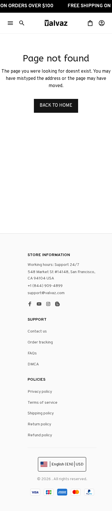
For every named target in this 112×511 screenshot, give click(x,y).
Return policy (39, 424)
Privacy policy (40, 391)
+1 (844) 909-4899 (45, 285)
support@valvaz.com (46, 293)
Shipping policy (41, 413)
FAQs (32, 353)
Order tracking (40, 342)
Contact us (37, 331)
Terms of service (42, 402)
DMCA (33, 364)
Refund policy (40, 435)
